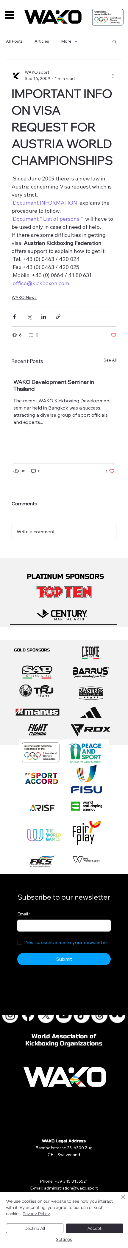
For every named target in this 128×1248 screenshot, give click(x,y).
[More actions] (112, 75)
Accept (95, 1228)
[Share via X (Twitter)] (29, 316)
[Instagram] (10, 1015)
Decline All (34, 1228)
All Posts (14, 41)
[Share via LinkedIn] (43, 316)
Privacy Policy (36, 1213)
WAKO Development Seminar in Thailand (53, 385)
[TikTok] (82, 1015)
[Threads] (100, 1015)
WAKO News (24, 297)
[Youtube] (64, 1015)
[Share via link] (58, 316)
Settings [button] (64, 1239)
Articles (42, 41)
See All (110, 360)
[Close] (120, 1200)
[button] (114, 41)
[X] (46, 1015)
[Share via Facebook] (14, 316)
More (66, 41)
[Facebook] (28, 1015)
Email (24, 914)
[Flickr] (118, 1015)
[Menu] (9, 15)
